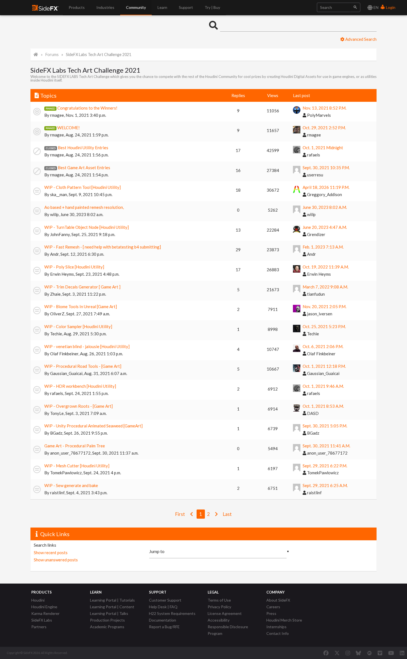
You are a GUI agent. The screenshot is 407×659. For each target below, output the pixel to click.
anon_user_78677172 (70, 452)
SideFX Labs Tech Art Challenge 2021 (98, 54)
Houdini (38, 600)
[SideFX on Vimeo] (380, 653)
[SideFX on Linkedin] (402, 653)
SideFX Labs (41, 620)
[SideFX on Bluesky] (358, 653)
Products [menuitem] (77, 7)
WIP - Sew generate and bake (71, 485)
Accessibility (219, 620)
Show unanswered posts (56, 559)
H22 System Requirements (172, 613)
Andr (54, 254)
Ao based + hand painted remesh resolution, (84, 207)
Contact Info (277, 633)
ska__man (58, 194)
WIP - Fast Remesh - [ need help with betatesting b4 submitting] (102, 246)
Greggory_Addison (324, 194)
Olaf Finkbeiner (64, 353)
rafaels (313, 154)
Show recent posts (51, 552)
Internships (276, 626)
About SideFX (278, 600)
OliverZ (57, 313)
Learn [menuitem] (162, 7)
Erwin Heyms (62, 274)
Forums (52, 54)
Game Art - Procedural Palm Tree (74, 445)
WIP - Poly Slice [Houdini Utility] (74, 266)
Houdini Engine (44, 606)
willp (54, 214)
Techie (56, 333)
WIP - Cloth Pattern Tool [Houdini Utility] (82, 187)
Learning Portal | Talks (109, 613)
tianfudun (315, 294)
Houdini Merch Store (284, 620)
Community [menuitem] (136, 7)
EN (375, 7)
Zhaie (55, 294)
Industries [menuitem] (105, 7)
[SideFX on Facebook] (326, 653)
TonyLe (57, 413)
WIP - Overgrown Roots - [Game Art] (78, 406)
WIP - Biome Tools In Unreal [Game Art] (80, 306)
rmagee (57, 115)
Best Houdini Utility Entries (83, 147)
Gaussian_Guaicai (66, 373)
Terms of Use (219, 600)
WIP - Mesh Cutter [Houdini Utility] (76, 465)
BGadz (56, 432)
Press (271, 613)
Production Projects (107, 620)
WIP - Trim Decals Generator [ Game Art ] (82, 286)
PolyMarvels (318, 115)
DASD (312, 413)
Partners (39, 626)
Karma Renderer (45, 613)
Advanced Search (360, 39)
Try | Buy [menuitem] (212, 7)
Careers (273, 606)
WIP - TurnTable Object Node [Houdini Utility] (86, 227)
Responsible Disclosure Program (228, 630)
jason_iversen (319, 313)
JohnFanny (60, 234)
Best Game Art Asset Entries (84, 167)
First (180, 514)
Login (390, 7)
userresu (314, 174)
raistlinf (57, 492)
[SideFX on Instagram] (348, 653)
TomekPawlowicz (66, 472)
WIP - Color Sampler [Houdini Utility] (78, 326)
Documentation (162, 620)
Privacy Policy (219, 606)
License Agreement (225, 613)
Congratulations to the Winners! (87, 107)
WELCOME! (68, 127)
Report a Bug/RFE (164, 626)
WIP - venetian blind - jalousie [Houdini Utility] (87, 346)
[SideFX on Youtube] (391, 653)
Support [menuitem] (186, 7)
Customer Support (165, 600)
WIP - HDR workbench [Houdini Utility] (80, 386)
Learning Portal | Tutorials (112, 600)
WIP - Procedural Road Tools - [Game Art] (82, 366)
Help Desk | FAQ (163, 606)
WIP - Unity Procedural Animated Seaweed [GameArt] (93, 425)
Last (227, 514)
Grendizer (315, 234)
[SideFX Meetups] (369, 653)
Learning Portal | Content (112, 606)
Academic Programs (107, 626)
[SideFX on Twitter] (337, 653)
